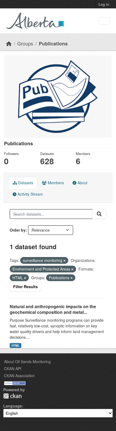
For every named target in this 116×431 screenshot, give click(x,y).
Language (12, 406)
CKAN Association (19, 375)
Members (55, 182)
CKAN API (12, 368)
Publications (53, 43)
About (81, 182)
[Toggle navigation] (104, 21)
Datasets (25, 182)
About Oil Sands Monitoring (27, 361)
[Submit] (99, 214)
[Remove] (64, 260)
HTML (15, 345)
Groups (25, 43)
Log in (103, 4)
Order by (18, 230)
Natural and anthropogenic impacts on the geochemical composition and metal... (53, 309)
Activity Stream (29, 194)
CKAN (12, 396)
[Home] (9, 43)
